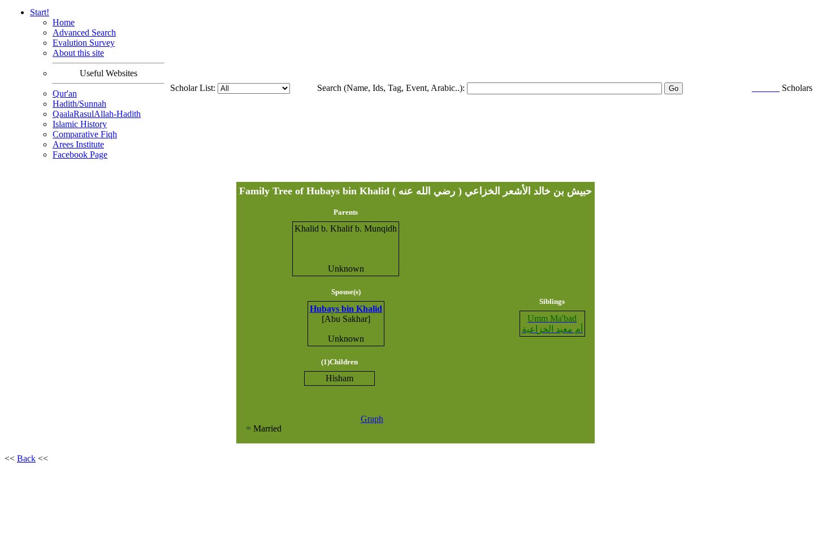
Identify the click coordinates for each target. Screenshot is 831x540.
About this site (78, 53)
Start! (39, 12)
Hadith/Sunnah (79, 103)
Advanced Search (84, 32)
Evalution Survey (84, 42)
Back (26, 458)
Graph (372, 419)
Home (64, 22)
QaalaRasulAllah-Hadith (97, 114)
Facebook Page (80, 154)
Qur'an (65, 93)
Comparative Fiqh (85, 134)
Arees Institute (78, 144)
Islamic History (80, 124)
